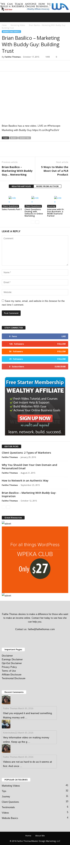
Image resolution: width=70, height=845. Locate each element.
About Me (40, 835)
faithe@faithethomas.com (41, 629)
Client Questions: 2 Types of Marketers (26, 452)
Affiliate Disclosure (11, 674)
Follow (61, 343)
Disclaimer (7, 655)
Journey (51, 206)
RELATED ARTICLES (21, 186)
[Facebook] (17, 636)
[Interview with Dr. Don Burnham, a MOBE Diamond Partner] (57, 199)
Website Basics (10, 818)
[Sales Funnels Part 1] (12, 199)
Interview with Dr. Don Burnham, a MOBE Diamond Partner (55, 212)
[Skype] (39, 636)
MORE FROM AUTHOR (47, 186)
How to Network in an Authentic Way (25, 480)
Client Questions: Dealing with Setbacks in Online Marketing (34, 212)
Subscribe (60, 366)
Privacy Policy (9, 667)
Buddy (14, 138)
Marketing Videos (18, 25)
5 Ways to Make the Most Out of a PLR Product (54, 170)
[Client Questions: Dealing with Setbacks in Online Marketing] (35, 199)
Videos (5, 812)
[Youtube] (53, 636)
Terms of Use (9, 670)
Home (4, 25)
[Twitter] (46, 636)
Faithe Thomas (13, 56)
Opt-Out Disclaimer (12, 663)
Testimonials (8, 807)
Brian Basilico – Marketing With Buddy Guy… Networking (17, 170)
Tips (4, 791)
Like (64, 336)
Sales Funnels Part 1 (12, 209)
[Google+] (24, 636)
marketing (25, 138)
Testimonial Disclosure (13, 678)
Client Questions (10, 206)
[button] (64, 17)
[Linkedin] (31, 636)
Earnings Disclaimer (12, 659)
